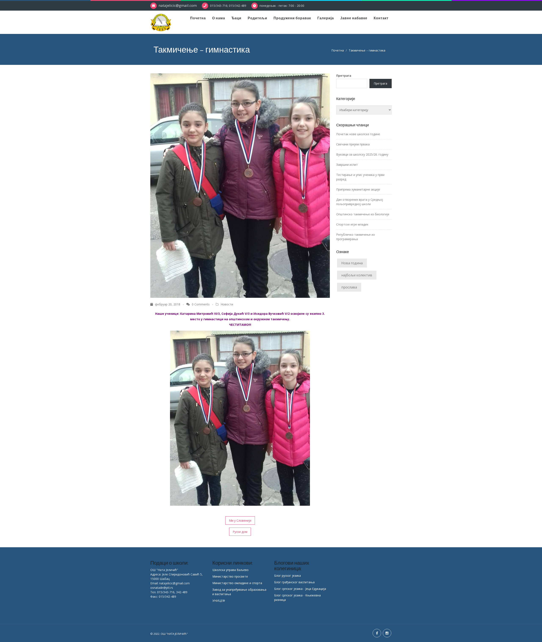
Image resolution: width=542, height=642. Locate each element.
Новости (227, 304)
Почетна (198, 18)
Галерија (325, 18)
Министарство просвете (230, 576)
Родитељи (257, 18)
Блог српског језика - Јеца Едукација (300, 589)
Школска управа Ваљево (230, 570)
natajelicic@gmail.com (178, 5)
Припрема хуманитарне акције (358, 189)
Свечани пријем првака (353, 144)
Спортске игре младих (352, 224)
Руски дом (240, 532)
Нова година (352, 263)
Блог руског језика (287, 576)
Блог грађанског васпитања (294, 582)
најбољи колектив (356, 275)
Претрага (343, 76)
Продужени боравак (292, 18)
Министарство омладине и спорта (237, 583)
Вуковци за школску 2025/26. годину (362, 154)
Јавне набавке (353, 18)
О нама (218, 18)
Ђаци (236, 18)
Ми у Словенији (240, 520)
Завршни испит (347, 165)
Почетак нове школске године (358, 134)
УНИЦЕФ (218, 601)
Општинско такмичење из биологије (362, 214)
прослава (349, 287)
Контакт (381, 18)
